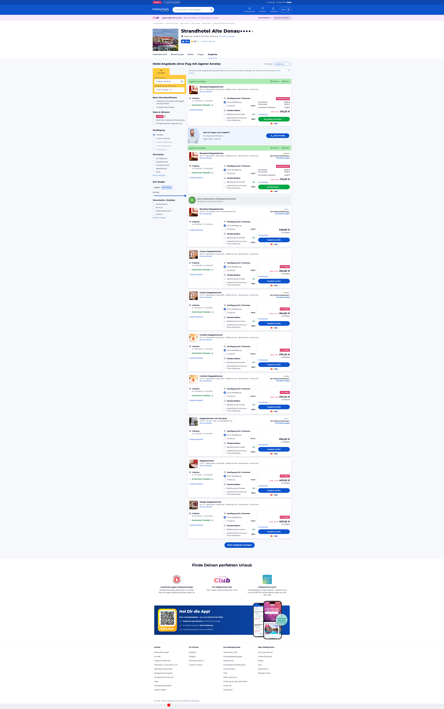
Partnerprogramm (196, 661)
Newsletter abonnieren (163, 669)
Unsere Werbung (265, 656)
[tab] (161, 71)
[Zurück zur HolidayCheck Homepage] (161, 9)
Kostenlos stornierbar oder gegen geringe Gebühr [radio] (170, 102)
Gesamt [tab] (157, 187)
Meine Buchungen (161, 652)
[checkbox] (169, 116)
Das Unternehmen (265, 652)
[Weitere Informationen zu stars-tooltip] (252, 31)
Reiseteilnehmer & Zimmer (165, 86)
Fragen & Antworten (162, 661)
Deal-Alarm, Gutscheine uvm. (166, 665)
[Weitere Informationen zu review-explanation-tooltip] (214, 41)
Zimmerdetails (206, 92)
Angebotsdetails (196, 110)
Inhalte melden (160, 690)
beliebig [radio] (160, 135)
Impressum (228, 690)
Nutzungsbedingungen (232, 656)
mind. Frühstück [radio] (163, 138)
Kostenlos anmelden (281, 18)
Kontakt (269, 2)
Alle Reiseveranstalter (163, 686)
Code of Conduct (195, 665)
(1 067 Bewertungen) (282, 214)
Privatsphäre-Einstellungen (234, 665)
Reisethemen (263, 669)
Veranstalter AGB (230, 652)
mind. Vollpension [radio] (164, 146)
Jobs (260, 665)
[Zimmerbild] (193, 89)
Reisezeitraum (160, 78)
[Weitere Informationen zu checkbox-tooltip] (164, 116)
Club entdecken (264, 18)
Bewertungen (177, 54)
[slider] (185, 196)
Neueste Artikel (264, 673)
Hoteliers (192, 652)
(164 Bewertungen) (283, 158)
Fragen (200, 54)
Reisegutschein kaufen (163, 673)
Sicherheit (227, 686)
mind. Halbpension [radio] (164, 142)
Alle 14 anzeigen (159, 175)
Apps (156, 681)
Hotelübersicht (160, 54)
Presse (260, 661)
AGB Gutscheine (230, 677)
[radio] (239, 102)
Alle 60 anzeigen (159, 218)
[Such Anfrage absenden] (211, 9)
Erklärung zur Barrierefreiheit (235, 681)
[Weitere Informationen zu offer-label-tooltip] (212, 105)
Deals (156, 2)
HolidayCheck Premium (164, 677)
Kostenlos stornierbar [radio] (165, 107)
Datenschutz (228, 661)
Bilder (191, 54)
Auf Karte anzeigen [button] (227, 36)
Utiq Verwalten (229, 669)
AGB (225, 673)
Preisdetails (263, 114)
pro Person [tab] (166, 187)
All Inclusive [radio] (161, 150)
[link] (250, 10)
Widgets (192, 656)
